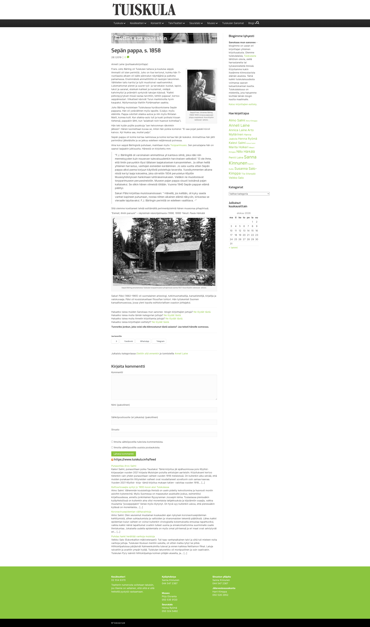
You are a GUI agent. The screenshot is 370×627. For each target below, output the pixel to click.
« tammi (233, 247)
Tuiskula (118, 23)
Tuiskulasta (250, 55)
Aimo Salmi (237, 120)
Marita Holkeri (238, 147)
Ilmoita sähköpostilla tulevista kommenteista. (138, 441)
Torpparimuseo (178, 145)
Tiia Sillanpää (248, 173)
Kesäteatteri (137, 23)
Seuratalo (194, 23)
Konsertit (156, 23)
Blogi (251, 23)
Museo (211, 23)
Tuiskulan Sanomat (233, 23)
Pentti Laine (236, 157)
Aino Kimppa (251, 121)
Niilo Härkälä (245, 151)
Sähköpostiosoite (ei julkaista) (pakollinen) (134, 417)
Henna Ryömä (247, 138)
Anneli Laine (181, 353)
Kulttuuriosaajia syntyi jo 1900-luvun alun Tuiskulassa (140, 487)
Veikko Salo (236, 177)
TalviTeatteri (175, 23)
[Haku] (257, 22)
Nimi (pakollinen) (120, 404)
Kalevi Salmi (237, 143)
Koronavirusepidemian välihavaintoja (131, 511)
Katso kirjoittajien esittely (242, 104)
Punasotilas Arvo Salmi (123, 465)
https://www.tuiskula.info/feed (135, 459)
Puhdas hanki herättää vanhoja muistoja (133, 536)
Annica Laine (238, 130)
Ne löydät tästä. (202, 311)
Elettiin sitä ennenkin (147, 353)
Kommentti (117, 372)
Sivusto (115, 429)
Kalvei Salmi (250, 143)
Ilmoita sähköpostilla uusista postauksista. (137, 447)
